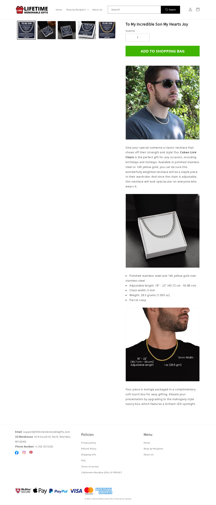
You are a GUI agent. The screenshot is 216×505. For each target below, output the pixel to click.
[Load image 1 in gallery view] (26, 30)
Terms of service (90, 466)
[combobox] (134, 10)
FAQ (83, 460)
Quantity (130, 30)
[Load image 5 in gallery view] (107, 30)
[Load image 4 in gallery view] (87, 30)
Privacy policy (88, 442)
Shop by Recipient (153, 448)
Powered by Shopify (122, 499)
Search (172, 9)
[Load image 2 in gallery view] (46, 30)
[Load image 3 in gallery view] (67, 30)
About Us (149, 454)
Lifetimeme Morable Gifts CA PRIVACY (101, 472)
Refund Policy (88, 448)
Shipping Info (88, 454)
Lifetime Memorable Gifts (102, 499)
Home (147, 442)
